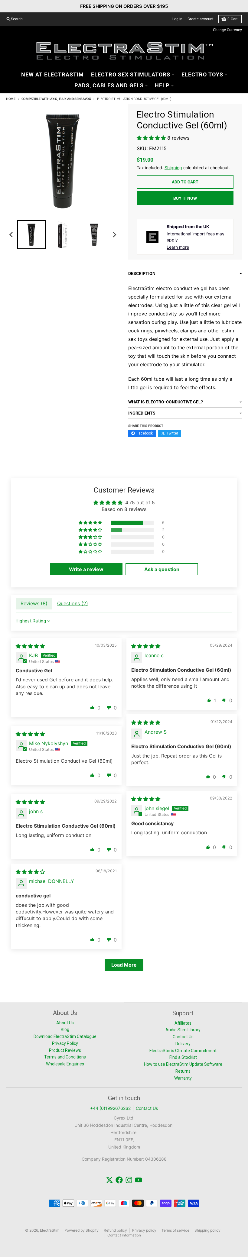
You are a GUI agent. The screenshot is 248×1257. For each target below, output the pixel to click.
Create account (201, 19)
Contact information (124, 1235)
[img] (30, 646)
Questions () (72, 603)
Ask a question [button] (161, 569)
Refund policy (115, 1230)
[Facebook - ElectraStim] (119, 1180)
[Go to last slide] (11, 235)
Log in (177, 19)
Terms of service (175, 1230)
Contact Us (147, 1108)
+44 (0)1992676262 (110, 1108)
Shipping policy (207, 1230)
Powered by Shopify (81, 1230)
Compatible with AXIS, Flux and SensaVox (56, 99)
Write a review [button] (86, 569)
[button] (152, 138)
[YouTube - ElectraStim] (138, 1180)
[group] (31, 234)
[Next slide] (114, 235)
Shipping (173, 167)
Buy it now (185, 198)
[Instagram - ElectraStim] (128, 1180)
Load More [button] (124, 965)
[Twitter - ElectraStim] (109, 1180)
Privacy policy (144, 1230)
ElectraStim (49, 1230)
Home (10, 99)
